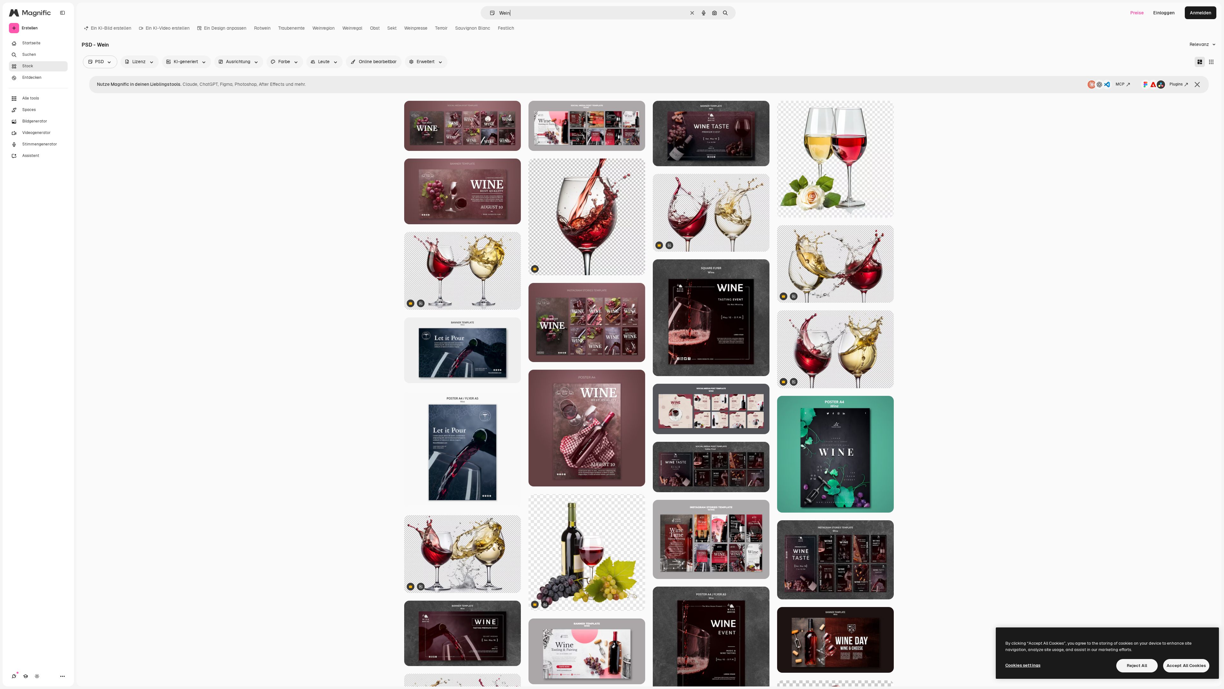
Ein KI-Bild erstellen (111, 28)
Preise (1137, 13)
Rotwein (262, 28)
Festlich (506, 28)
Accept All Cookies (1186, 665)
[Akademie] (25, 676)
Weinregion (323, 28)
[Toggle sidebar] (62, 13)
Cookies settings (1022, 665)
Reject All (1137, 665)
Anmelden (1200, 13)
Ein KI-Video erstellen (168, 28)
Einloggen (1164, 13)
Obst (375, 28)
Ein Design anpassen (225, 28)
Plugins (1176, 84)
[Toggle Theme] (37, 676)
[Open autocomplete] (490, 13)
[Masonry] (1200, 62)
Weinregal (352, 28)
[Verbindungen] (14, 676)
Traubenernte (291, 28)
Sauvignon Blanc (472, 28)
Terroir (441, 28)
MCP (1120, 84)
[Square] (1211, 62)
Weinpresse (415, 28)
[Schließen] (1197, 84)
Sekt (392, 28)
